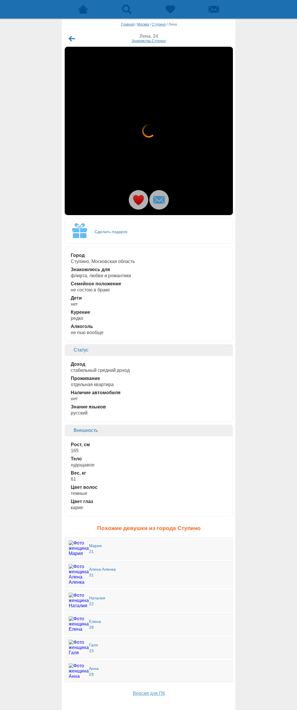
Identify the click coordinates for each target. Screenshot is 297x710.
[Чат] (214, 9)
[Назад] (72, 38)
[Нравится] (138, 200)
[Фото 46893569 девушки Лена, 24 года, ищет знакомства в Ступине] (149, 131)
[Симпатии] (170, 9)
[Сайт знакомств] (83, 9)
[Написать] (159, 200)
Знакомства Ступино (149, 41)
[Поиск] (126, 9)
